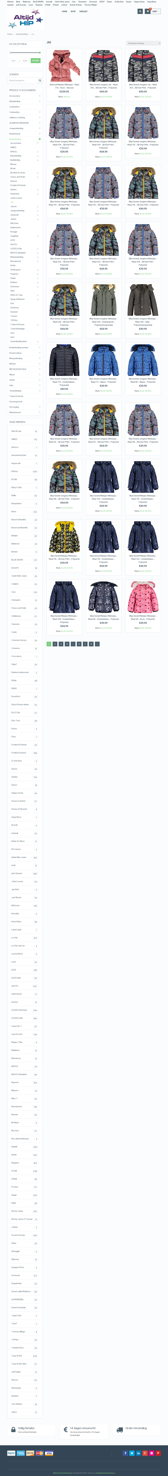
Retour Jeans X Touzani (24, 1219)
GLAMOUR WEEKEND (19, 123)
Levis (31, 5)
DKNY (102, 1)
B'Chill (24, 479)
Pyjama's (14, 274)
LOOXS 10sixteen (24, 1010)
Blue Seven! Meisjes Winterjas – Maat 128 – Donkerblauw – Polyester (64, 619)
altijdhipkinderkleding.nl (105, 1473)
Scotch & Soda (76, 5)
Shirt (12, 290)
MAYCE (24, 1066)
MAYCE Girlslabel (17, 252)
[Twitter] (132, 1453)
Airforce (10, 1)
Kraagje (13, 231)
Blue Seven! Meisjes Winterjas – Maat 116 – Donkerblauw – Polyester (103, 558)
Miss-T (24, 1098)
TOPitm (13, 320)
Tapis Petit (24, 1315)
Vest (12, 333)
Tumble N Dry (24, 1347)
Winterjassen (15, 412)
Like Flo (13, 244)
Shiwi (24, 1243)
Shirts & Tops (16, 295)
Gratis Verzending (136, 1428)
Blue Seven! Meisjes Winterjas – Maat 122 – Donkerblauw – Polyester (143, 558)
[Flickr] (151, 1453)
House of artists (24, 801)
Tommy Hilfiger (90, 5)
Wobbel (24, 1396)
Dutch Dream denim (24, 704)
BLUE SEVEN (38, 1)
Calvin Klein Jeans (62, 1)
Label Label (24, 929)
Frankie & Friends (18, 185)
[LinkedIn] (138, 1453)
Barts (18, 1)
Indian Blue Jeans (24, 857)
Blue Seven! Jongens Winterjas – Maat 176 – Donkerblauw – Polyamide (64, 381)
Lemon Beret (24, 953)
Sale (11, 385)
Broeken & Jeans (17, 172)
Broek (13, 168)
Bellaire (24, 535)
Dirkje (24, 680)
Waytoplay (24, 1388)
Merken (12, 363)
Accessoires (14, 96)
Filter (35, 60)
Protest (56, 5)
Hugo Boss (151, 1)
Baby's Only (24, 487)
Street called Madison (24, 1291)
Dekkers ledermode (24, 672)
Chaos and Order (17, 177)
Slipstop (24, 1259)
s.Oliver (64, 5)
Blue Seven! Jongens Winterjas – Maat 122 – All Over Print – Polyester (64, 261)
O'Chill (24, 1171)
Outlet (12, 380)
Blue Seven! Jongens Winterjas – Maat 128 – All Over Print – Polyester (143, 261)
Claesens (24, 624)
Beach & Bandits (24, 519)
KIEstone (14, 223)
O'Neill (24, 1179)
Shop (73, 11)
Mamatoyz (24, 1058)
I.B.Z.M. (24, 825)
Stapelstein (24, 1283)
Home (64, 11)
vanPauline (24, 1372)
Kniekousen (15, 227)
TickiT (24, 1323)
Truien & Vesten (17, 324)
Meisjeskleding (16, 257)
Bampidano (24, 503)
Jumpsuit (14, 215)
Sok (12, 303)
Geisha (13, 189)
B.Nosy (13, 151)
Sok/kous (14, 307)
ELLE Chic (24, 712)
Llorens (24, 1002)
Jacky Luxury (16, 198)
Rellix (24, 1203)
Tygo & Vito (24, 1356)
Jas (12, 202)
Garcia (24, 769)
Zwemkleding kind (18, 341)
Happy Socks (139, 1)
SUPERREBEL (24, 1299)
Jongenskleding (16, 128)
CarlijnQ (24, 584)
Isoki (24, 865)
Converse (93, 1)
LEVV (12, 240)
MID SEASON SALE (17, 369)
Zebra (24, 1412)
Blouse (13, 164)
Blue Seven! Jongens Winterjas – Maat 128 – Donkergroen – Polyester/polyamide (104, 321)
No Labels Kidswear (24, 1138)
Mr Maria (24, 1122)
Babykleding (14, 101)
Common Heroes (24, 640)
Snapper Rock (24, 1267)
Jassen (13, 206)
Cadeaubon (14, 106)
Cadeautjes (14, 112)
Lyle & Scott (24, 1034)
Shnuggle (24, 1251)
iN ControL (24, 849)
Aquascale (24, 463)
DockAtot (24, 696)
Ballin (24, 495)
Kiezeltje (24, 913)
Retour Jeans (24, 1211)
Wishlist (83, 11)
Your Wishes (24, 1404)
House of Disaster (24, 809)
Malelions (24, 1050)
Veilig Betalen (26, 1428)
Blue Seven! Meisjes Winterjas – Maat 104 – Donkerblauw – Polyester (103, 498)
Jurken (13, 219)
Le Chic (24, 937)
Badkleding (15, 160)
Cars (74, 1)
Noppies (39, 5)
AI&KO (13, 147)
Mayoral (24, 1082)
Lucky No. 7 (24, 1026)
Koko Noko (24, 921)
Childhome (24, 616)
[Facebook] (125, 1453)
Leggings (14, 236)
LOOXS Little (16, 248)
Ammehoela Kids (24, 455)
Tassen (13, 316)
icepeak (10, 5)
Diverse (13, 181)
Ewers (109, 1)
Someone (24, 1275)
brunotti (49, 1)
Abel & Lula (24, 431)
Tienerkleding (15, 390)
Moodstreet (15, 261)
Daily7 (24, 664)
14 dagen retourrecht (83, 1428)
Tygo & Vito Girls (24, 1364)
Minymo (24, 1090)
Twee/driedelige (17, 328)
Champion (82, 1)
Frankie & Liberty (24, 752)
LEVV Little (24, 978)
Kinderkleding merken (18, 347)
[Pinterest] (158, 1453)
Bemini (24, 551)
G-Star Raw (119, 1)
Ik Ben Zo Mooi (24, 841)
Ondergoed (15, 269)
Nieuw (12, 374)
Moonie (24, 1114)
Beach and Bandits (24, 527)
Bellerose (26, 1)
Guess (128, 1)
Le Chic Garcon (24, 945)
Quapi (12, 278)
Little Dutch (24, 994)
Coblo (24, 632)
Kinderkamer (14, 133)
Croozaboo (24, 656)
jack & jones (21, 5)
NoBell (24, 1146)
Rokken (13, 282)
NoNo (13, 265)
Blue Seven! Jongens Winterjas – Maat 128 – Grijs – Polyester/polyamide (143, 321)
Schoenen (14, 286)
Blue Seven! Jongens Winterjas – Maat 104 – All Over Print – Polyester (64, 144)
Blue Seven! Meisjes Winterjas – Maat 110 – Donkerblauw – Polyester (143, 498)
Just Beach (24, 897)
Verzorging (14, 407)
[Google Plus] (145, 1453)
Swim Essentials (24, 1307)
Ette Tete (24, 720)
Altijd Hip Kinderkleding (62, 1473)
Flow (24, 736)
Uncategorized (15, 401)
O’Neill (47, 5)
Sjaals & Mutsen (17, 299)
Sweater (14, 312)
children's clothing (17, 117)
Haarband (14, 193)
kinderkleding (15, 139)
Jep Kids (24, 889)
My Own (24, 1130)
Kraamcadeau (15, 353)
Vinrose (24, 1380)
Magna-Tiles (24, 1042)
